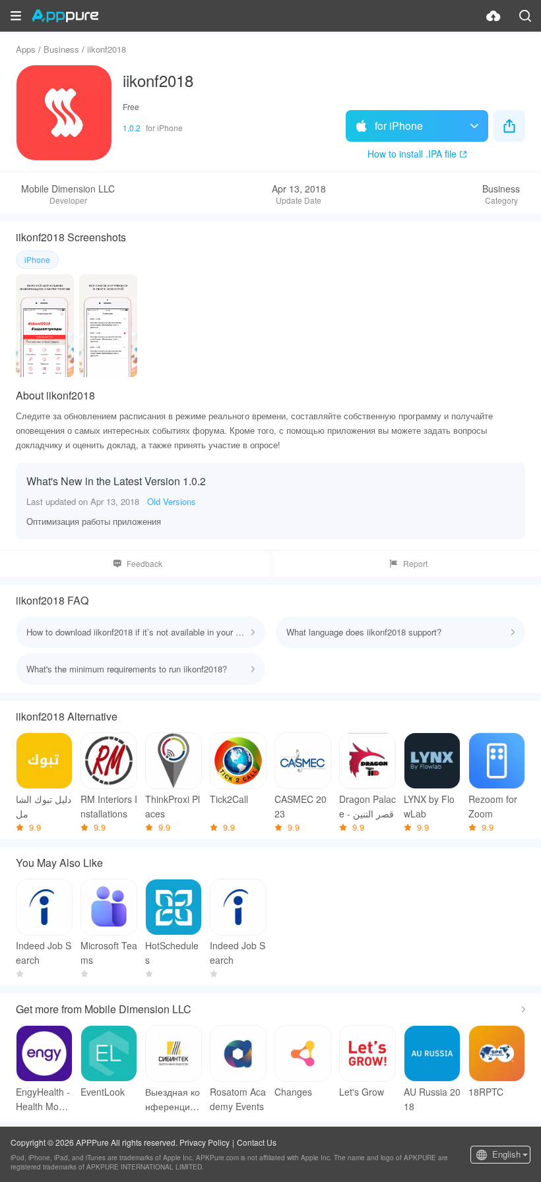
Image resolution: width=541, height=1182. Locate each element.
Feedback (144, 563)
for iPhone (399, 125)
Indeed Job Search (43, 952)
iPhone (37, 259)
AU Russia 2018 (432, 1099)
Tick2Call (229, 799)
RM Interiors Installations (108, 806)
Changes (293, 1091)
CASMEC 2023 (300, 806)
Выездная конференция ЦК (172, 1099)
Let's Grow (361, 1091)
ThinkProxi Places (172, 806)
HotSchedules (172, 952)
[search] (525, 16)
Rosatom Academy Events (238, 1099)
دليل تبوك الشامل (43, 806)
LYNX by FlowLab (429, 806)
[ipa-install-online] (493, 16)
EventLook (102, 1091)
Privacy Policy (204, 1142)
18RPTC (485, 1091)
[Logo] (65, 15)
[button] (16, 16)
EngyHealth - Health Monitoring (43, 1099)
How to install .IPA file (412, 153)
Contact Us (256, 1142)
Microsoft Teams (108, 952)
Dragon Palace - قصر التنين (367, 806)
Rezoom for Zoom (492, 806)
